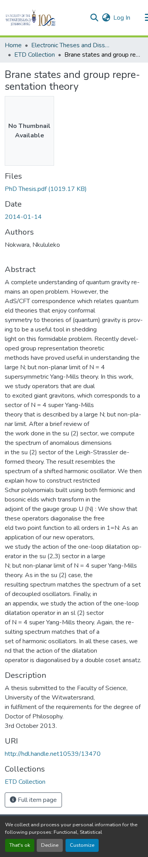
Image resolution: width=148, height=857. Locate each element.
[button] (44, 18)
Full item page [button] (36, 800)
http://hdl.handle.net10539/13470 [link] (53, 754)
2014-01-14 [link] (23, 217)
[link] (74, 189)
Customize (82, 845)
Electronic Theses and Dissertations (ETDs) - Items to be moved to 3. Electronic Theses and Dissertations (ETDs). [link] (70, 45)
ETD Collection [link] (34, 54)
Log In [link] (121, 17)
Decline (49, 845)
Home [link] (13, 45)
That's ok (19, 845)
